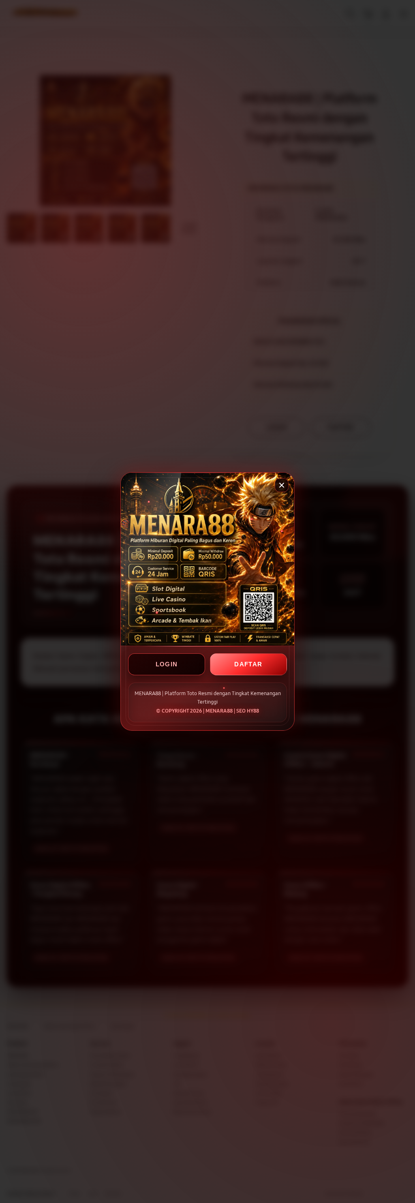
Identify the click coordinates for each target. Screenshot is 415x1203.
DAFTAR (248, 664)
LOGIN (167, 664)
